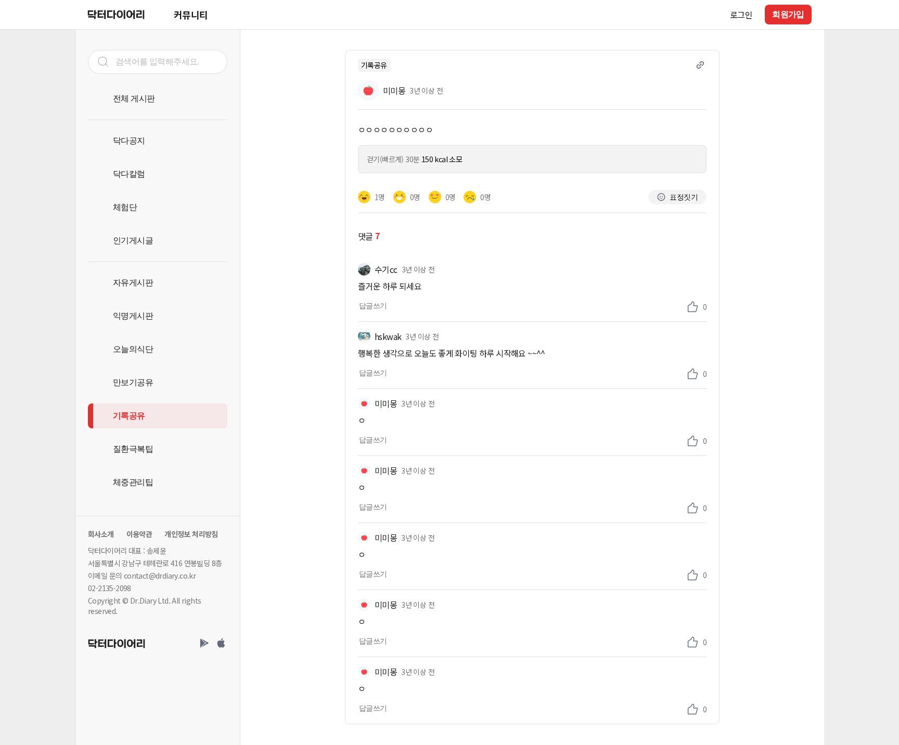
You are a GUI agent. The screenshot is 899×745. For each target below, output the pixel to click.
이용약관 (139, 534)
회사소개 (101, 534)
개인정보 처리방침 (191, 534)
